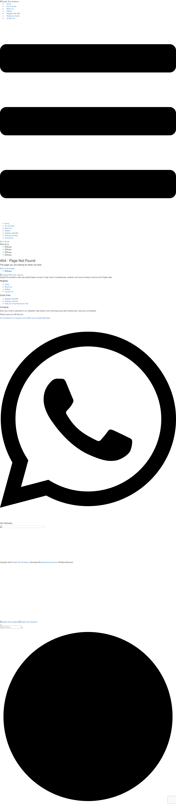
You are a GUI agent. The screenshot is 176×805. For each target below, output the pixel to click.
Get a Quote (4, 241)
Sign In (19, 617)
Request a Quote (13, 16)
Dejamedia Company (49, 562)
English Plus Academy (20, 562)
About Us (10, 8)
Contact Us (11, 18)
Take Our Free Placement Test (16, 303)
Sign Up (13, 617)
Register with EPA (13, 13)
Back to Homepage (7, 268)
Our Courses (11, 6)
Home (9, 4)
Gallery (9, 11)
